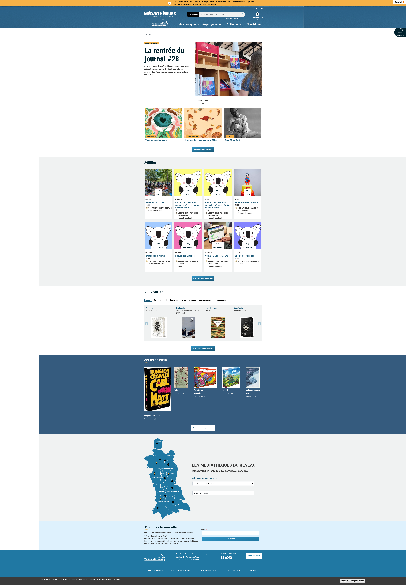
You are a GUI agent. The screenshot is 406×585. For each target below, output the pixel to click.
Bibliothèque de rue (154, 202)
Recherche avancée (232, 18)
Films (183, 300)
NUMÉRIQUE (209, 252)
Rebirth (225, 390)
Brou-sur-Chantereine (156, 264)
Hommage (230, 136)
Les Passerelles (232, 571)
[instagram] (226, 557)
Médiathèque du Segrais (248, 261)
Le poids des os (211, 308)
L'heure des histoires (244, 256)
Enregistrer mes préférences (352, 581)
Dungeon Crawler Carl (152, 415)
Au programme (212, 24)
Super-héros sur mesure (246, 202)
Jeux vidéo (174, 300)
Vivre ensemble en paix (156, 140)
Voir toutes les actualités (203, 149)
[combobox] (193, 14)
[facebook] (222, 557)
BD (166, 300)
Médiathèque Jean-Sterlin (160, 208)
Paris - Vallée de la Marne (181, 571)
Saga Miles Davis (233, 140)
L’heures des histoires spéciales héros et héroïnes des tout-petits (188, 205)
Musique (192, 300)
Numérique (254, 24)
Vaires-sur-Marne (155, 210)
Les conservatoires (208, 571)
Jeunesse (157, 300)
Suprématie (150, 308)
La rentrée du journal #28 (164, 54)
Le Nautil (252, 571)
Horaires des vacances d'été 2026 (201, 140)
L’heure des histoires (155, 256)
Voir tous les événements (203, 279)
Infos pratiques (187, 24)
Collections (234, 24)
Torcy (180, 266)
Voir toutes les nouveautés (203, 348)
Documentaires (220, 300)
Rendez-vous (151, 43)
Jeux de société (205, 300)
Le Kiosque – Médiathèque (159, 261)
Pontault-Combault (185, 218)
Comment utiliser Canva (216, 256)
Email (203, 530)
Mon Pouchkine (181, 308)
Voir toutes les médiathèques (204, 478)
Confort (399, 1)
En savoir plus (116, 579)
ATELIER (237, 199)
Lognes (240, 264)
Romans (147, 300)
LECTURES (148, 199)
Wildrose (177, 390)
